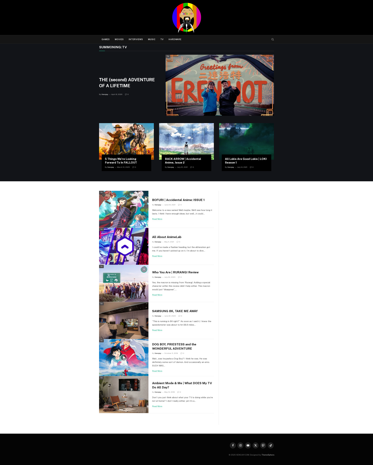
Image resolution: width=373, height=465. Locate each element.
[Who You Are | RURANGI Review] (123, 283)
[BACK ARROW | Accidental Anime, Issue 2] (186, 141)
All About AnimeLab (166, 237)
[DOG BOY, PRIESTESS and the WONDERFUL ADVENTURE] (123, 357)
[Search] (272, 39)
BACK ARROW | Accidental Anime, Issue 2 (183, 160)
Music (152, 39)
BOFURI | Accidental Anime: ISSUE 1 (178, 200)
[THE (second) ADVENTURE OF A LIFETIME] (220, 85)
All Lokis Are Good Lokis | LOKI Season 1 (246, 160)
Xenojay (105, 94)
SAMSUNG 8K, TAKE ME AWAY (175, 311)
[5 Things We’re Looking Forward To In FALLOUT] (126, 141)
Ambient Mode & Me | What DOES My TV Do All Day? (182, 385)
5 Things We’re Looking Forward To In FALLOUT (121, 160)
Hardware (175, 39)
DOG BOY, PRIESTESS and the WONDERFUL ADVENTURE (174, 346)
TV (162, 39)
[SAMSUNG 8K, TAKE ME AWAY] (123, 320)
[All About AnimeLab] (123, 246)
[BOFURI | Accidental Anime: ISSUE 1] (123, 209)
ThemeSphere (268, 455)
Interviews (136, 39)
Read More (157, 219)
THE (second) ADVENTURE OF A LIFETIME (127, 82)
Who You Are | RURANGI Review (175, 272)
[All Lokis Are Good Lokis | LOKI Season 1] (246, 141)
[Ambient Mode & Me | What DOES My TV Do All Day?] (123, 394)
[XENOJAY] (186, 17)
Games (106, 39)
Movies (119, 39)
